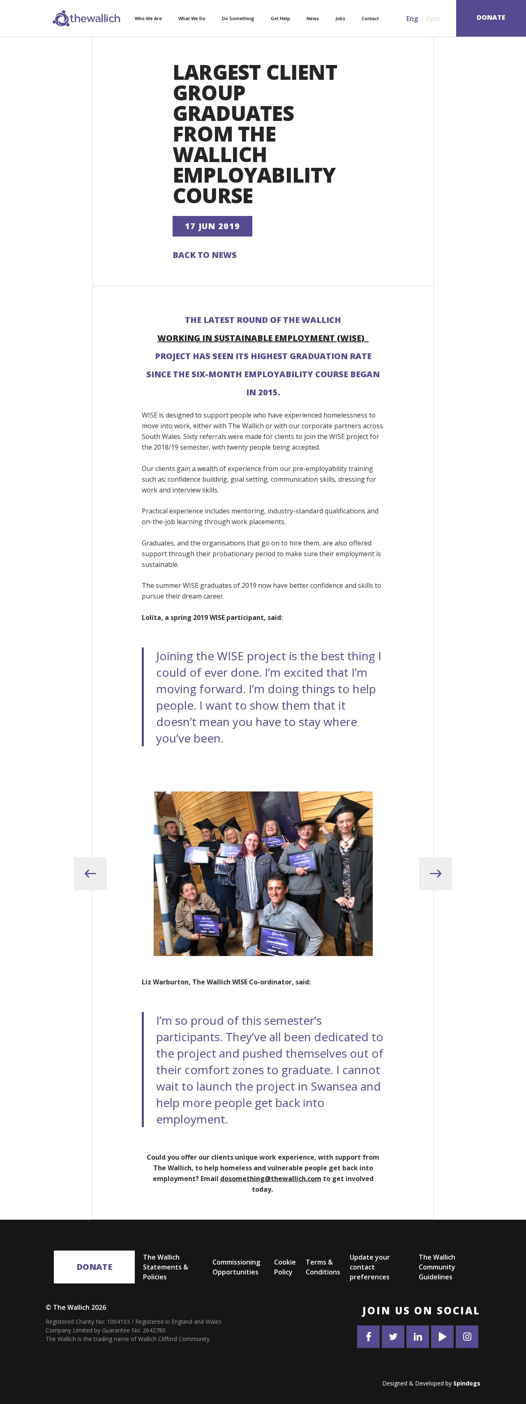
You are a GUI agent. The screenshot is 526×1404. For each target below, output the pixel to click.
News (313, 18)
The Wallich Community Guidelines (437, 1267)
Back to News (205, 254)
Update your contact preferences (370, 1267)
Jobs (340, 18)
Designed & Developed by (431, 1383)
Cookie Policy (285, 1267)
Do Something (238, 18)
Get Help (280, 18)
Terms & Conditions (323, 1267)
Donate (94, 1266)
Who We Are (148, 18)
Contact (370, 18)
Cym (433, 18)
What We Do (191, 18)
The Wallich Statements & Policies (165, 1267)
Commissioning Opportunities (236, 1267)
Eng (412, 18)
